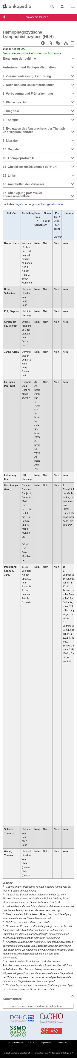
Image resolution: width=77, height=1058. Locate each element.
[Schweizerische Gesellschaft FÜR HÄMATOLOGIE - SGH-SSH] (51, 1031)
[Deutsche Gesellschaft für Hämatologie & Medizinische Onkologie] (22, 1018)
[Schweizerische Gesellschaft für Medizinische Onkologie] (22, 1031)
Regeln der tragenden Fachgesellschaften (39, 204)
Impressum (46, 1042)
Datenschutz (63, 1042)
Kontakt (31, 1042)
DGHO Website (15, 1042)
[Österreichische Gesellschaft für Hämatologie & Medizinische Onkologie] (51, 1018)
